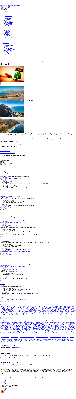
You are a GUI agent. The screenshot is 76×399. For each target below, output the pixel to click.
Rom (1, 364)
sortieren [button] (2, 159)
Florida (5, 299)
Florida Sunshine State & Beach (6, 181)
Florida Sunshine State (4, 166)
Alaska (1, 299)
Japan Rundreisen (11, 349)
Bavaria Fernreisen (34, 360)
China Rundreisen (3, 349)
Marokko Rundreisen (27, 349)
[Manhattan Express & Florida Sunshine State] (12, 222)
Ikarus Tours (12, 360)
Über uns (4, 381)
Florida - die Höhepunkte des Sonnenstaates (8, 269)
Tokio (8, 364)
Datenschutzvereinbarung (7, 394)
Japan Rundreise (8, 345)
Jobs (4, 382)
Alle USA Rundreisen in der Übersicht (7, 153)
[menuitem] (7, 30)
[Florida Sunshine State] (9, 163)
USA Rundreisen (19, 349)
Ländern (71, 375)
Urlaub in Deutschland (68, 377)
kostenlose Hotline (6, 2)
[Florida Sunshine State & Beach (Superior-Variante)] (15, 193)
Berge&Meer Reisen (47, 360)
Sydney (26, 364)
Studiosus (41, 360)
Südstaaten (21, 299)
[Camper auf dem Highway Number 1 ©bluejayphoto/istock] (12, 100)
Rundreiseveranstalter (17, 357)
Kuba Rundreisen (4, 351)
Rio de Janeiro (31, 364)
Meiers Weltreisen (23, 360)
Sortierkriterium (3, 160)
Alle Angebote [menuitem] (5, 11)
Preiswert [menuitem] (4, 39)
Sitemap (4, 380)
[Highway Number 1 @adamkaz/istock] (12, 132)
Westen (25, 299)
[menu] (38, 36)
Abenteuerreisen (6, 389)
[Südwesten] (9, 280)
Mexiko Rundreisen (21, 351)
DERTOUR (2, 360)
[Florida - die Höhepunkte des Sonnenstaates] (13, 266)
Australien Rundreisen (52, 349)
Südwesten (2, 284)
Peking (4, 364)
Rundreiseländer (16, 347)
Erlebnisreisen (5, 393)
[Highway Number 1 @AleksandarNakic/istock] (38, 83)
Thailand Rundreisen (35, 349)
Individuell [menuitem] (5, 42)
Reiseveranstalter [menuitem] (6, 43)
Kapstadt (22, 364)
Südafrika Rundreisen (61, 349)
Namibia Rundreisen (69, 349)
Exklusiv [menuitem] (4, 40)
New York (12, 364)
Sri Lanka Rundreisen (12, 351)
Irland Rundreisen (43, 349)
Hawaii (8, 299)
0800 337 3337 (29, 149)
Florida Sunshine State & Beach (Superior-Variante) (10, 196)
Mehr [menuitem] (4, 55)
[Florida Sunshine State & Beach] (10, 178)
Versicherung (5, 388)
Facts (4, 395)
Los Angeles (17, 364)
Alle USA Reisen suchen (5, 151)
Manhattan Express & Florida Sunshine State (8, 225)
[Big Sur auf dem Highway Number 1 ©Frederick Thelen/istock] (12, 116)
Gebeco (29, 360)
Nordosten (12, 299)
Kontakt (4, 383)
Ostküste (16, 299)
